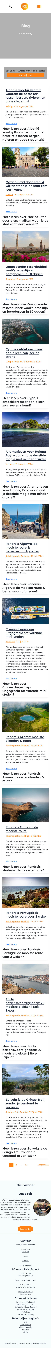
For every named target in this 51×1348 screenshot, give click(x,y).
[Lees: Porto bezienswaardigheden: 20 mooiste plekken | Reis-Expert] (25, 978)
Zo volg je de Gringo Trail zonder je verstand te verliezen (25, 1103)
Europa (9, 361)
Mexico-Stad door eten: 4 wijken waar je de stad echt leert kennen (26, 185)
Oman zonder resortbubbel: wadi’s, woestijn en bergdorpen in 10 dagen (26, 270)
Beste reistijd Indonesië (25, 1302)
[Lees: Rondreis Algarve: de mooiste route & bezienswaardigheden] (25, 521)
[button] (10, 6)
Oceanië (25, 1329)
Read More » (11, 123)
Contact (26, 1256)
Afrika (25, 1332)
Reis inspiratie (13, 556)
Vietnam (10, 464)
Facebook (25, 1252)
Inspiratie (10, 641)
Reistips (10, 106)
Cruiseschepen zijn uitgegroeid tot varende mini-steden (24, 633)
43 (26, 1164)
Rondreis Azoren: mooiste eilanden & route (25, 739)
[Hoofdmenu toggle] (38, 6)
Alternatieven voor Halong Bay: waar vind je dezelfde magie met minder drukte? (26, 455)
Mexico (9, 194)
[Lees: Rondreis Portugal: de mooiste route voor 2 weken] (25, 892)
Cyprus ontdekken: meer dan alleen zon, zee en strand (24, 353)
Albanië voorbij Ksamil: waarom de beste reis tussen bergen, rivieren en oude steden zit (25, 95)
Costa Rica (25, 1312)
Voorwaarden (25, 1294)
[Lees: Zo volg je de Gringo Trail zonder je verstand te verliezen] (25, 1079)
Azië (25, 1322)
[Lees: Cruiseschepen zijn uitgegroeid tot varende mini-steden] (25, 611)
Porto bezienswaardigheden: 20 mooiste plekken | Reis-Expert (25, 1004)
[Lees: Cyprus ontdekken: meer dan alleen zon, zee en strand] (25, 331)
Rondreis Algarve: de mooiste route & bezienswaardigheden (22, 547)
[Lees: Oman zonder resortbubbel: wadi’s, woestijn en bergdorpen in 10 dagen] (25, 246)
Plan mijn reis (25, 75)
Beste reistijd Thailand (26, 1304)
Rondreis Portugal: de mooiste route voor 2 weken (27, 914)
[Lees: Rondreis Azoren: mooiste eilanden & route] (25, 716)
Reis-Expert (26, 1343)
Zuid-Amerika (21, 1112)
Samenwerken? (26, 1265)
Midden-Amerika (25, 1327)
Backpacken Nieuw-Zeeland (26, 1307)
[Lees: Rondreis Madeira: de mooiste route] (25, 804)
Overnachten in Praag (25, 1314)
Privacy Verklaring (25, 1292)
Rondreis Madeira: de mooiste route (22, 829)
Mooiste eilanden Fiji (25, 1309)
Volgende (43, 1164)
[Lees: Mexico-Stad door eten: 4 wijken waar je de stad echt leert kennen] (25, 161)
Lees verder (25, 1229)
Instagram (25, 1249)
